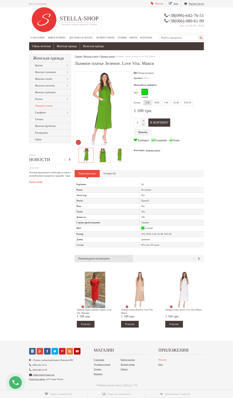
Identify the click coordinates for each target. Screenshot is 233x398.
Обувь (38, 139)
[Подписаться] (69, 351)
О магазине (38, 37)
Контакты (146, 37)
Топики (39, 119)
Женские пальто (43, 79)
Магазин (162, 360)
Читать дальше (35, 182)
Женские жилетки (45, 85)
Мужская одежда (93, 46)
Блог (160, 364)
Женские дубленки (45, 92)
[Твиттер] (55, 351)
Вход (31, 3)
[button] (144, 73)
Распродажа (41, 132)
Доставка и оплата (81, 37)
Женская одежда (67, 46)
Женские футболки (45, 126)
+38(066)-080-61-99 (186, 21)
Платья (38, 99)
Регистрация (41, 3)
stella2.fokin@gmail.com (43, 375)
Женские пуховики (45, 72)
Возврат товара (105, 37)
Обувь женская (41, 46)
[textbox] (178, 38)
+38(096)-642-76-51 (186, 15)
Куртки (39, 65)
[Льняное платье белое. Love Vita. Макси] (183, 290)
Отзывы (122, 37)
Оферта (133, 37)
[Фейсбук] (47, 351)
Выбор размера (57, 37)
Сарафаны (40, 112)
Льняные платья (43, 105)
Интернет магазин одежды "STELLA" (115, 385)
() (61, 394)
